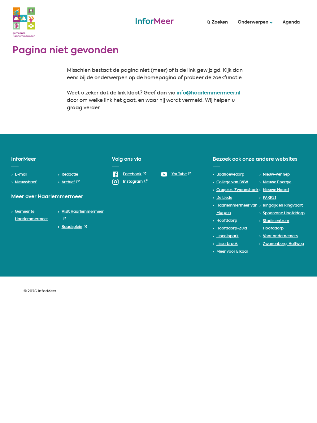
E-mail (21, 175)
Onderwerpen (253, 22)
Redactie (70, 175)
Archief (71, 182)
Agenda (291, 22)
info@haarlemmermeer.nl (208, 93)
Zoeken (220, 22)
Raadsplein (74, 227)
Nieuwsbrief (26, 182)
